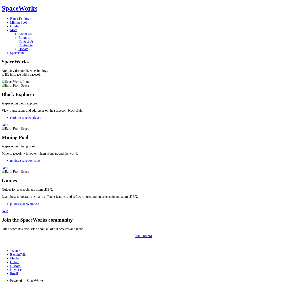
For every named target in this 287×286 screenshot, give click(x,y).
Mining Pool (18, 22)
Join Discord (143, 236)
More (13, 30)
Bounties (24, 37)
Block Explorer (20, 18)
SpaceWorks (19, 8)
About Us (25, 34)
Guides (15, 26)
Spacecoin (17, 53)
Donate (23, 49)
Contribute (25, 45)
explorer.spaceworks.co (25, 117)
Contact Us (25, 41)
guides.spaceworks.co (24, 204)
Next (5, 125)
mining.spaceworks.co (25, 160)
